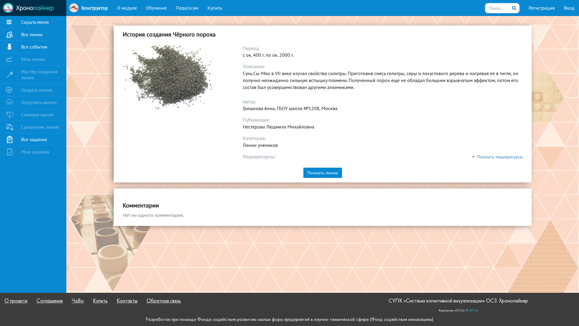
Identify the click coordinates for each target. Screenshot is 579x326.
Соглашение (49, 301)
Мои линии (33, 59)
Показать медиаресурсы (499, 157)
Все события (34, 47)
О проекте (16, 301)
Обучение (156, 8)
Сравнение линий (40, 127)
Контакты (127, 301)
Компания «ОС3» (452, 310)
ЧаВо (78, 301)
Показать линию (322, 173)
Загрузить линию (39, 102)
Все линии (32, 34)
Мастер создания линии (39, 74)
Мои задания (35, 152)
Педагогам (187, 8)
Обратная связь (164, 301)
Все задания (34, 139)
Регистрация (542, 8)
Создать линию (36, 90)
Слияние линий (37, 115)
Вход (569, 8)
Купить (214, 8)
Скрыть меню (35, 22)
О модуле (127, 8)
